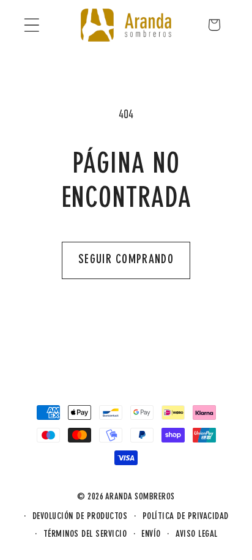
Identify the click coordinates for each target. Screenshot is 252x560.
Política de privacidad (186, 516)
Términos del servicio (85, 534)
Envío (151, 534)
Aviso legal (197, 534)
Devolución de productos (80, 516)
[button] (31, 24)
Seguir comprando (126, 260)
